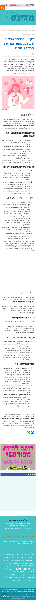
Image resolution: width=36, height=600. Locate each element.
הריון (28, 566)
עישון (24, 575)
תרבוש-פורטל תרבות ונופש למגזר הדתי (18, 589)
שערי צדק (24, 580)
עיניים (28, 575)
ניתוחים (27, 572)
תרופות (14, 580)
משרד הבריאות (12, 568)
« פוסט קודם (31, 440)
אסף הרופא (11, 554)
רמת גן (24, 594)
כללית (15, 566)
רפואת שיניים (13, 577)
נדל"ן (12, 599)
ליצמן (9, 566)
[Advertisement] (18, 271)
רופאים (24, 577)
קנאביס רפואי (30, 577)
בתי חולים (23, 560)
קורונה (13, 575)
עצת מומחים (26, 30)
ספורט (7, 572)
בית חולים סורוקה (17, 557)
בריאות (8, 557)
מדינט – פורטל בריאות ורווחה (13, 591)
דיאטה (18, 560)
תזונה (18, 580)
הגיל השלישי (17, 563)
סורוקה (15, 571)
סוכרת (22, 572)
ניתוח (32, 571)
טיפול (24, 566)
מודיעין (22, 591)
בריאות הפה (30, 560)
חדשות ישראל (22, 599)
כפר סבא (16, 599)
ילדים (19, 565)
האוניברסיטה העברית (26, 563)
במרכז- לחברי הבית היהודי (24, 596)
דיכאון (15, 560)
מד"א (31, 568)
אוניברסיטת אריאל (29, 554)
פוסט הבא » (5, 440)
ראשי (33, 30)
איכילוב (16, 554)
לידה (12, 566)
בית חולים (25, 557)
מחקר (24, 568)
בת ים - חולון (19, 594)
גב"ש (15, 594)
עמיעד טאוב (19, 575)
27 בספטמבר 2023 (19, 54)
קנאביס (8, 575)
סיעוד (10, 572)
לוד (17, 596)
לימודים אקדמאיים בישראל (9, 596)
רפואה (19, 577)
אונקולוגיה (20, 554)
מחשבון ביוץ (19, 246)
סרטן (32, 574)
